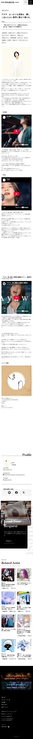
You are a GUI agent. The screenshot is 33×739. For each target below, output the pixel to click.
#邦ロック (15, 40)
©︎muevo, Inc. (16, 736)
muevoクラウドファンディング (8, 711)
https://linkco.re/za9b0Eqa (7, 407)
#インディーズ (5, 35)
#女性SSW (4, 33)
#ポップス (20, 37)
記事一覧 (3, 697)
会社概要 (3, 702)
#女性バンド (13, 35)
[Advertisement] (16, 257)
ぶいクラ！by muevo (5, 716)
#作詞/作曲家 (13, 37)
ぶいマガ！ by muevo (6, 720)
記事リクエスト (4, 707)
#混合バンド (20, 35)
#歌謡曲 (4, 40)
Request (8, 541)
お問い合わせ (4, 704)
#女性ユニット (5, 37)
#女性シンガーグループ (22, 33)
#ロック (26, 37)
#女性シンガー (12, 33)
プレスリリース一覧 (5, 699)
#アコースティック (23, 40)
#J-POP (9, 40)
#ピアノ (4, 42)
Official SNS (4, 726)
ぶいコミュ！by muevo (6, 718)
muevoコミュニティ (5, 713)
